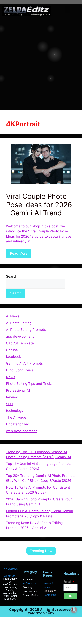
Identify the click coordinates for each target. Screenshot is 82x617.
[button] (67, 9)
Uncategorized (17, 424)
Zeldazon (10, 569)
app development (20, 336)
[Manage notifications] (74, 610)
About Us (9, 576)
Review (12, 397)
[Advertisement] (41, 63)
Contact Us (50, 594)
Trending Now (41, 551)
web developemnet (21, 431)
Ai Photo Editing (18, 323)
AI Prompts (29, 583)
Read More (18, 253)
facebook (13, 357)
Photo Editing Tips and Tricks (29, 384)
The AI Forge (16, 417)
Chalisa (12, 350)
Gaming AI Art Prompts (24, 363)
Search (11, 276)
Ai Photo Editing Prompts (26, 330)
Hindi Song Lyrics (20, 370)
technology (14, 411)
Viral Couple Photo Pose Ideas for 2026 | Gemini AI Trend (39, 204)
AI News (12, 316)
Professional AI (18, 390)
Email (67, 582)
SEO (9, 404)
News (10, 377)
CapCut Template (20, 343)
